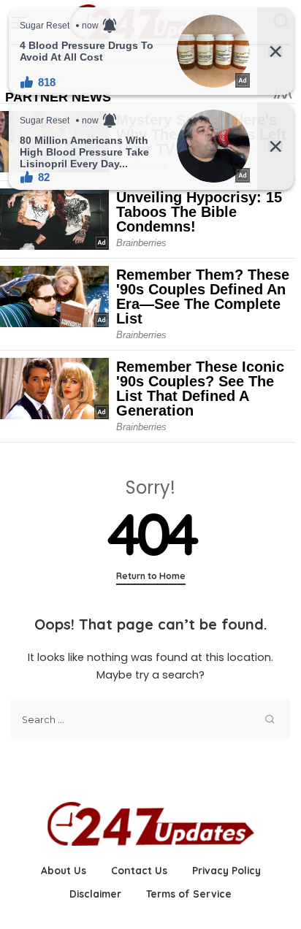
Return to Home (151, 575)
